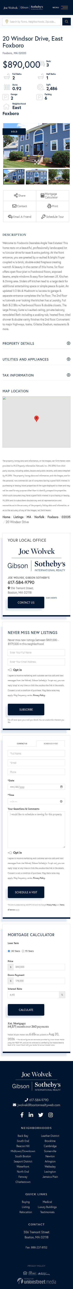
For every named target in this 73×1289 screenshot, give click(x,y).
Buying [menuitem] (26, 1202)
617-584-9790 (21, 582)
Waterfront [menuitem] (23, 1166)
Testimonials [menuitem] (47, 1212)
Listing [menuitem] (26, 1207)
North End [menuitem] (23, 1171)
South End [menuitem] (23, 1141)
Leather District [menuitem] (50, 1135)
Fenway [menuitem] (23, 1176)
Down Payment (16, 975)
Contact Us (26, 602)
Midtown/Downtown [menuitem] (23, 1151)
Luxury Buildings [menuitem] (47, 1207)
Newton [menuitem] (50, 1156)
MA (29, 517)
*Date (11, 780)
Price (10, 961)
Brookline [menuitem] (50, 1141)
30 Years (15, 951)
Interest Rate (15, 988)
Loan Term (13, 943)
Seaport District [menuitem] (23, 1161)
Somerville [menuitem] (50, 1151)
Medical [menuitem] (47, 1202)
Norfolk (39, 517)
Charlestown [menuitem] (23, 1182)
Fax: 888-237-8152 (36, 1247)
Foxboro (53, 517)
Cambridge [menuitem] (50, 1146)
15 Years (29, 951)
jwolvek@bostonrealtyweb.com (38, 1105)
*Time (11, 795)
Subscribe (26, 709)
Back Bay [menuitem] (23, 1135)
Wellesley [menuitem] (50, 1166)
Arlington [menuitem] (50, 1161)
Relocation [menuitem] (26, 1212)
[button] (66, 21)
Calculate (26, 1010)
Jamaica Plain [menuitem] (50, 1176)
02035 (66, 517)
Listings (18, 517)
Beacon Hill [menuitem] (23, 1146)
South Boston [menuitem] (23, 1156)
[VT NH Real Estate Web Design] (36, 1281)
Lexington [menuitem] (50, 1171)
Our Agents (51, 598)
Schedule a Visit (51, 743)
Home (6, 517)
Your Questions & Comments (23, 808)
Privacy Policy (39, 695)
